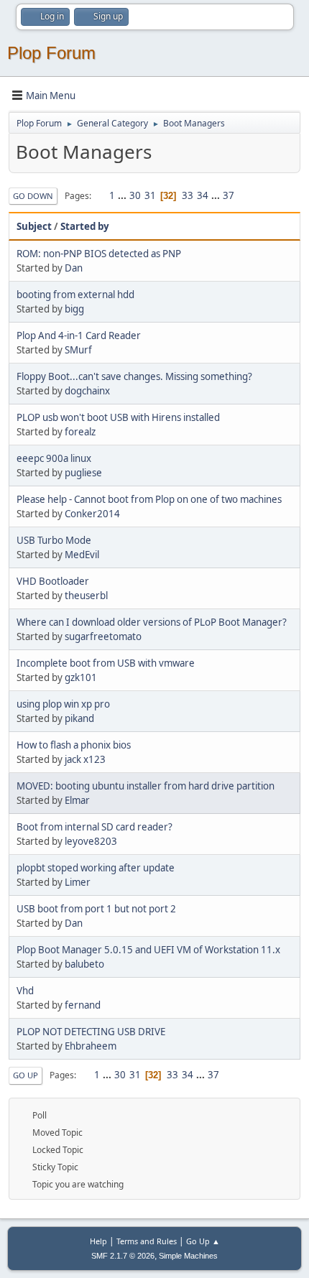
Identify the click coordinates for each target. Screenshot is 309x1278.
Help (98, 1241)
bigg (74, 308)
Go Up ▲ (203, 1241)
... (123, 195)
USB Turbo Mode (54, 540)
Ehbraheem (90, 1045)
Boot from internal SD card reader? (94, 826)
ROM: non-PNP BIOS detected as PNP (99, 253)
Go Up (25, 1075)
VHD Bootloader (53, 581)
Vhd (25, 990)
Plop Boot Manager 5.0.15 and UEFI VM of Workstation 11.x (148, 949)
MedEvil (82, 554)
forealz (80, 431)
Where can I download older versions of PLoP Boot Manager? (152, 622)
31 (150, 195)
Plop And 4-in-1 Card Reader (79, 335)
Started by (84, 226)
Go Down (33, 195)
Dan (74, 267)
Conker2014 (92, 513)
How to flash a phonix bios (74, 744)
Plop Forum (51, 52)
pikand (79, 718)
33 (187, 195)
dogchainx (87, 390)
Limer (78, 882)
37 (228, 195)
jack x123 (85, 759)
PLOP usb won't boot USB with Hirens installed (118, 417)
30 (135, 195)
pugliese (83, 472)
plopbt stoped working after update (96, 867)
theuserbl (86, 595)
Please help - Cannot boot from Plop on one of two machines (149, 499)
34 (202, 195)
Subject (34, 226)
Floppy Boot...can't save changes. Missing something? (134, 376)
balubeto (84, 964)
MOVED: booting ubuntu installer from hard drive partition (146, 785)
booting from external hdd (75, 294)
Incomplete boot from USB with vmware (106, 663)
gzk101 (81, 677)
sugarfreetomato (103, 636)
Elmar (77, 800)
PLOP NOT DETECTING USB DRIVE (91, 1031)
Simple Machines (188, 1255)
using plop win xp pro (63, 704)
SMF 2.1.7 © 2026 (122, 1255)
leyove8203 (91, 841)
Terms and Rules (146, 1241)
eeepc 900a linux (54, 458)
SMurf (78, 349)
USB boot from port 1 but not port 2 (96, 908)
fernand (83, 1005)
